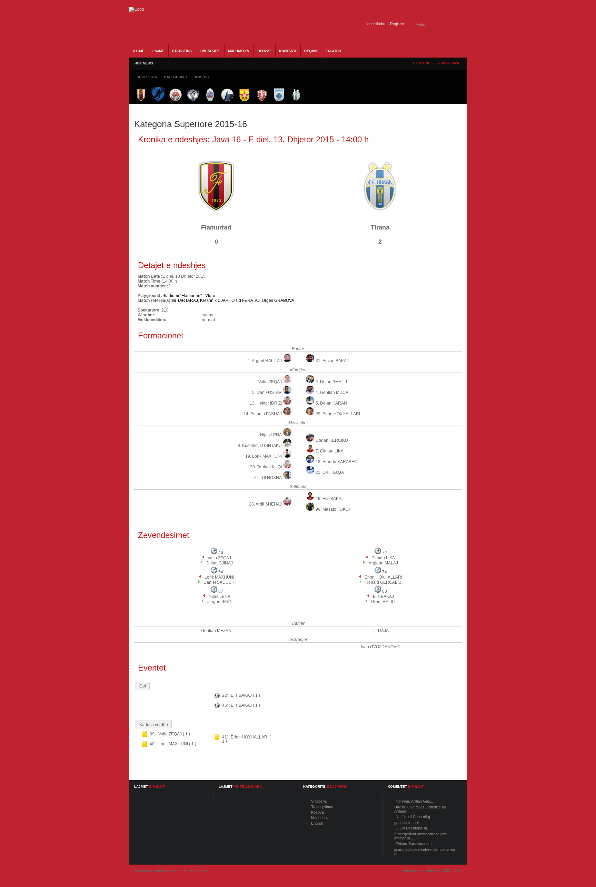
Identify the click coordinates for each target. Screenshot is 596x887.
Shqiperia (319, 801)
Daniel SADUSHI (219, 582)
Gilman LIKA (383, 557)
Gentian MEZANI (216, 630)
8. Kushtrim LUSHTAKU (260, 445)
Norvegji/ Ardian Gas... (414, 801)
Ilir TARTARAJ (185, 300)
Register (397, 24)
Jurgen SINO (219, 601)
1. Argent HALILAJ (265, 360)
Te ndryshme (322, 807)
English (317, 823)
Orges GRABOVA (278, 300)
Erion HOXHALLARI (383, 577)
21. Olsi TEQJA (330, 472)
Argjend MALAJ (383, 563)
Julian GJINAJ (219, 563)
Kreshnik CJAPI (214, 300)
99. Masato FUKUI (333, 509)
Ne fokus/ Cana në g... (414, 817)
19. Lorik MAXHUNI (263, 456)
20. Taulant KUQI (266, 467)
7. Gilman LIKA (330, 451)
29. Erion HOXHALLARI (338, 413)
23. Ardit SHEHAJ (265, 504)
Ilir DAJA (380, 630)
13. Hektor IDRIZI (266, 403)
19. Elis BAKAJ (330, 498)
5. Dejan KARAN (331, 403)
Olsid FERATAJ (245, 300)
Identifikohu (375, 24)
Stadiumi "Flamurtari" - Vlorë (188, 295)
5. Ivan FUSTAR (267, 392)
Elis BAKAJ (383, 596)
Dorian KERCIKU (332, 440)
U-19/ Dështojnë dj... (413, 828)
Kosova (317, 812)
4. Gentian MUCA (332, 392)
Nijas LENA (271, 434)
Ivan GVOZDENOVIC (380, 646)
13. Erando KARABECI (337, 461)
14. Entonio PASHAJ (263, 413)
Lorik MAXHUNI (219, 577)
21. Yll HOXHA (268, 477)
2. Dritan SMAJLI (331, 381)
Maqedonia (320, 818)
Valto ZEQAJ (270, 381)
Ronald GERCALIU (383, 582)
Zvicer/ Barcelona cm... (415, 844)
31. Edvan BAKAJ (332, 360)
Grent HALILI (383, 601)
